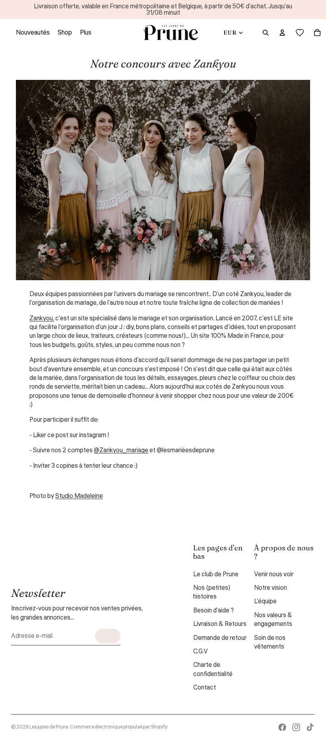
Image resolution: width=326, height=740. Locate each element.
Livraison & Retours (219, 624)
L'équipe (265, 601)
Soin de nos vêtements (269, 642)
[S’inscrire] (107, 636)
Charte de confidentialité (213, 669)
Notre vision (270, 587)
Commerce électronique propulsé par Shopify (118, 727)
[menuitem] (85, 32)
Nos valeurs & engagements (273, 619)
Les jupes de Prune (48, 727)
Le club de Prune (216, 574)
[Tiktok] (310, 727)
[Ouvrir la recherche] (265, 32)
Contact (204, 687)
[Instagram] (296, 727)
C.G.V (200, 651)
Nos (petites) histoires (212, 592)
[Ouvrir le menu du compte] (282, 32)
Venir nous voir (273, 574)
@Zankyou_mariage (121, 450)
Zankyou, (41, 318)
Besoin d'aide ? (213, 610)
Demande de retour (219, 637)
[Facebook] (282, 727)
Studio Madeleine (79, 496)
